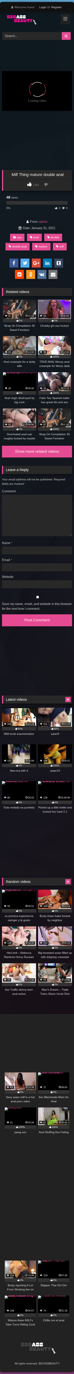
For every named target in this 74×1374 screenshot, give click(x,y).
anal (36, 237)
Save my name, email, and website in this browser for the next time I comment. (37, 606)
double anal (19, 246)
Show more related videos (37, 451)
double (55, 237)
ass (19, 237)
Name (7, 543)
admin (43, 221)
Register (56, 7)
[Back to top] (61, 1362)
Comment (9, 491)
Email (7, 560)
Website (7, 577)
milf (61, 246)
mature (42, 246)
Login (42, 7)
